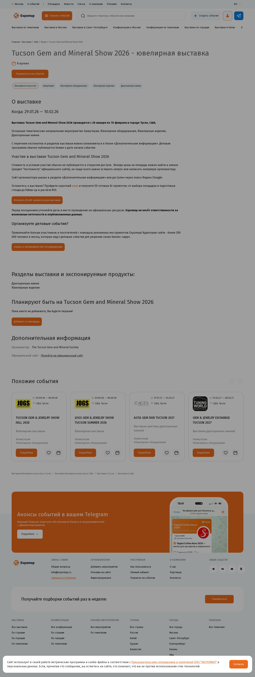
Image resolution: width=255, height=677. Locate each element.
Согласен (238, 664)
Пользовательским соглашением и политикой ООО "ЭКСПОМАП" (174, 662)
